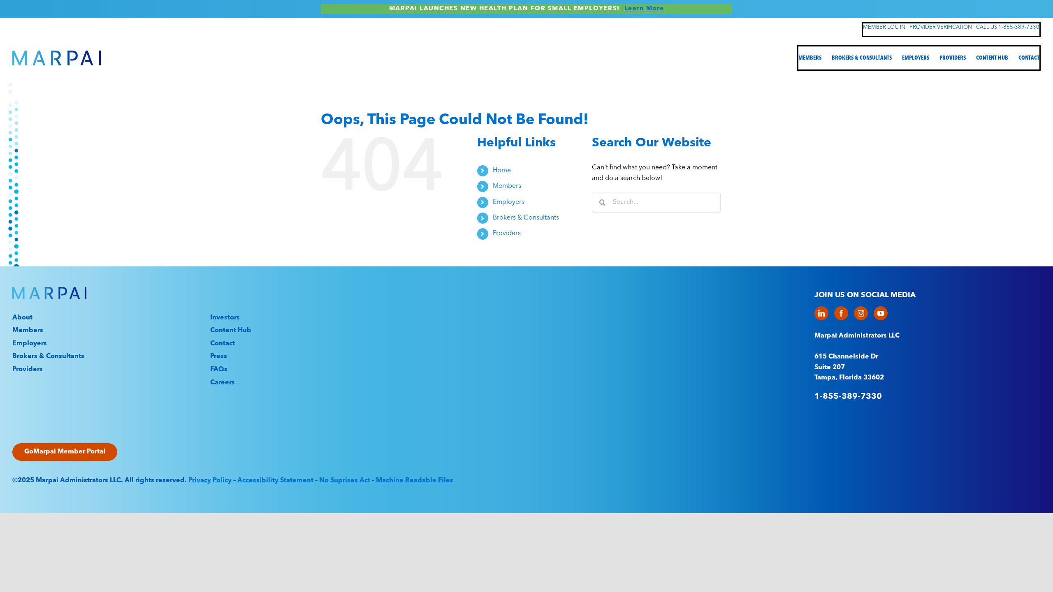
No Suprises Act (344, 480)
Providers (507, 233)
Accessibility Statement (275, 480)
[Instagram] (861, 313)
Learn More (644, 9)
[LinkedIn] (821, 313)
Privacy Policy (210, 480)
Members (507, 186)
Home (502, 170)
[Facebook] (841, 313)
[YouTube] (881, 313)
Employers (508, 202)
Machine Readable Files (414, 480)
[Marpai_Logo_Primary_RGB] (56, 54)
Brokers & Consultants (526, 218)
